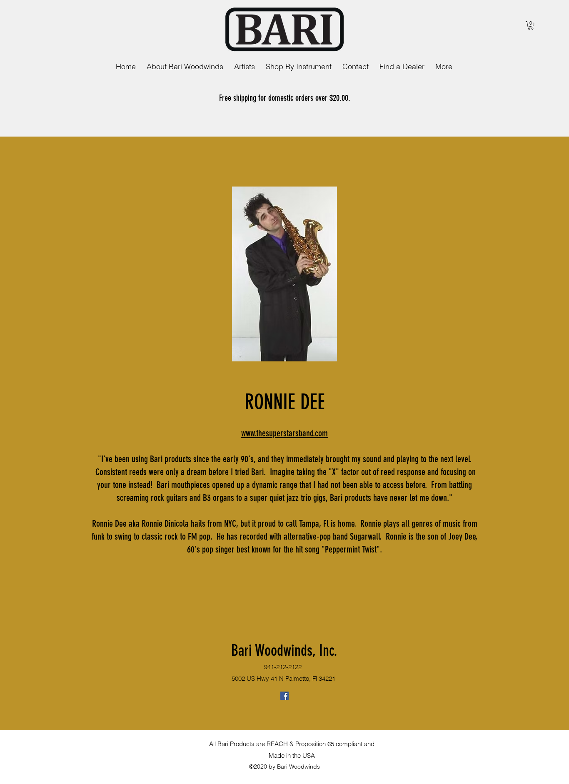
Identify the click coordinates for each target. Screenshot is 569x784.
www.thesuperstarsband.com (284, 433)
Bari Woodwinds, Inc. (284, 650)
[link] (531, 25)
